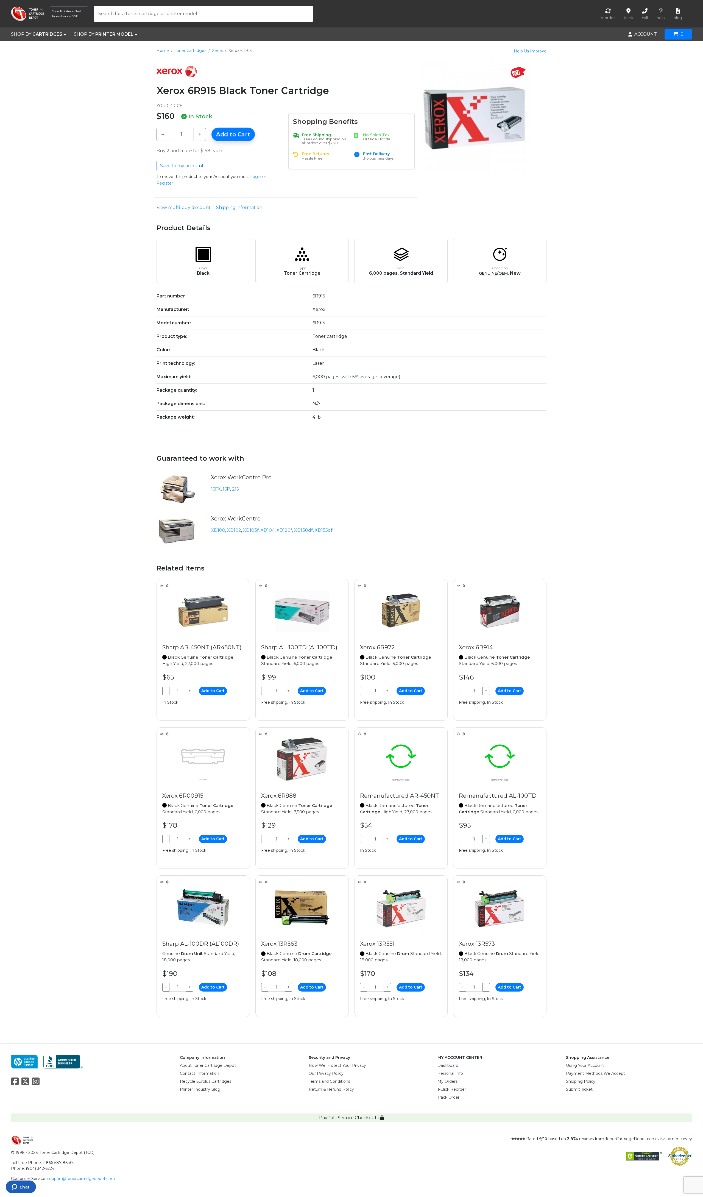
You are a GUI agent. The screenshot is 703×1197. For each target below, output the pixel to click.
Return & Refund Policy (331, 1089)
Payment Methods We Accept (595, 1073)
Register (165, 183)
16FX (216, 489)
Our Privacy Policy (326, 1073)
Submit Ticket (579, 1089)
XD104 (268, 530)
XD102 (234, 530)
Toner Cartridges (190, 50)
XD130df (303, 530)
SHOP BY (36, 34)
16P (226, 489)
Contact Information (199, 1073)
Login (255, 176)
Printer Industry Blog (200, 1089)
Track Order (448, 1097)
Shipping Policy (580, 1081)
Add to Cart (233, 134)
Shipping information (239, 207)
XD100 (218, 530)
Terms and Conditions (329, 1081)
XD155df (324, 530)
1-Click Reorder (451, 1089)
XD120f (284, 530)
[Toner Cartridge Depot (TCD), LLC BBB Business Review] (63, 1061)
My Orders (447, 1081)
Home (163, 50)
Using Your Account (585, 1065)
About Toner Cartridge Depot (208, 1065)
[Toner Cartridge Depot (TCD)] (27, 14)
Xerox (217, 50)
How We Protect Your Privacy (337, 1065)
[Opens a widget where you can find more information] (20, 1187)
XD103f (251, 530)
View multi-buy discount (184, 207)
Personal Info (450, 1073)
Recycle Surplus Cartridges (205, 1081)
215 (235, 489)
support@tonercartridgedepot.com (81, 1178)
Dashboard (447, 1065)
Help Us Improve (530, 51)
